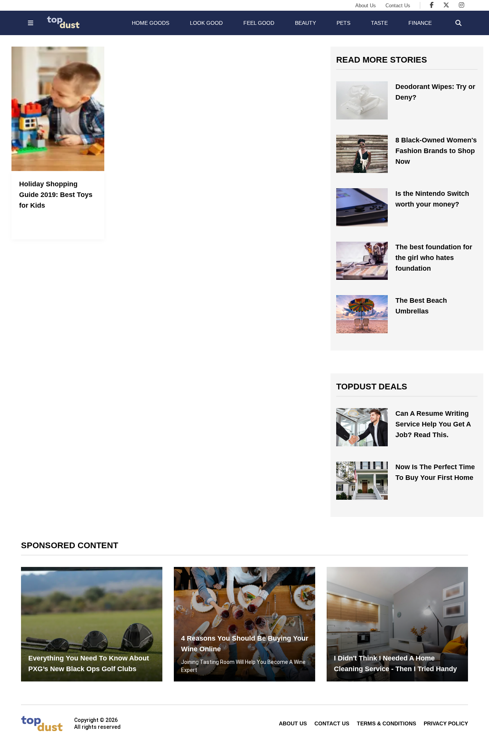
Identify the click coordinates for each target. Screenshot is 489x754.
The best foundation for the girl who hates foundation (433, 257)
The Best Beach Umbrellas (421, 306)
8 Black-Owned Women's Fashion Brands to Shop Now (436, 150)
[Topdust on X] (446, 5)
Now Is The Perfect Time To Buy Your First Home (435, 472)
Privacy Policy (446, 723)
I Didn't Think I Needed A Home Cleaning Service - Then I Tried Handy (395, 663)
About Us (365, 5)
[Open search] (458, 22)
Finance (420, 23)
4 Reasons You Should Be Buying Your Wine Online (244, 644)
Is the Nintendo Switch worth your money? (432, 199)
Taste (379, 23)
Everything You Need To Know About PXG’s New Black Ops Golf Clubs (88, 663)
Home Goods (150, 23)
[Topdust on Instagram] (461, 5)
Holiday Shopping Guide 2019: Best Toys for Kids (55, 194)
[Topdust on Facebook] (432, 5)
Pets (343, 23)
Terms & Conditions (386, 723)
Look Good (206, 23)
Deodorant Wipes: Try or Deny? (435, 92)
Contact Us (397, 5)
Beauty (305, 23)
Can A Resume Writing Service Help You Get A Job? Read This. (433, 424)
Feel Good (258, 23)
